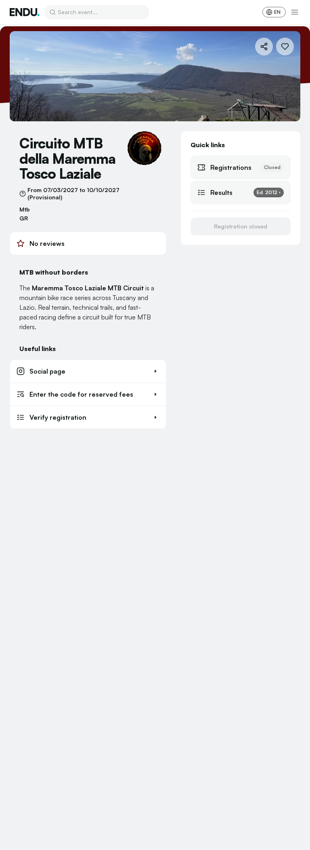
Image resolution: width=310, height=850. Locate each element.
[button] (88, 371)
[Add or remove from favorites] (285, 46)
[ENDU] (25, 12)
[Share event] (264, 46)
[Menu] (294, 12)
